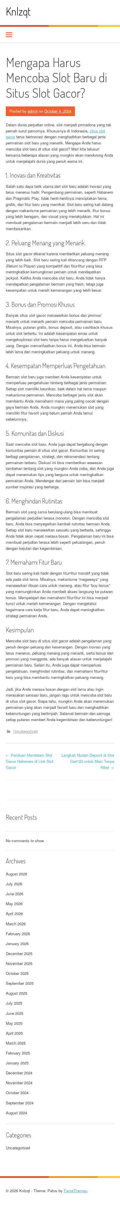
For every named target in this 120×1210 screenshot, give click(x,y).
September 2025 (19, 983)
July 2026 (14, 883)
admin (33, 111)
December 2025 (19, 953)
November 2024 (19, 1082)
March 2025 (16, 1043)
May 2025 (14, 1023)
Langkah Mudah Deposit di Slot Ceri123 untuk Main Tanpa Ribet (87, 761)
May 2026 (14, 903)
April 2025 (14, 1033)
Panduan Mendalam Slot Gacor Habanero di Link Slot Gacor (29, 761)
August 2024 (16, 1112)
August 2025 (16, 993)
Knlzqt (18, 11)
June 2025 (14, 1013)
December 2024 (19, 1073)
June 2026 (14, 893)
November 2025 (19, 963)
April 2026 (14, 913)
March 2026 (16, 923)
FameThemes (75, 1190)
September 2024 (19, 1103)
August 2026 (16, 874)
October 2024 (17, 1092)
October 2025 (17, 973)
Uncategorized (25, 731)
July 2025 (14, 1003)
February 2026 (18, 933)
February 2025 (18, 1053)
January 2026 (17, 943)
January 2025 (17, 1063)
